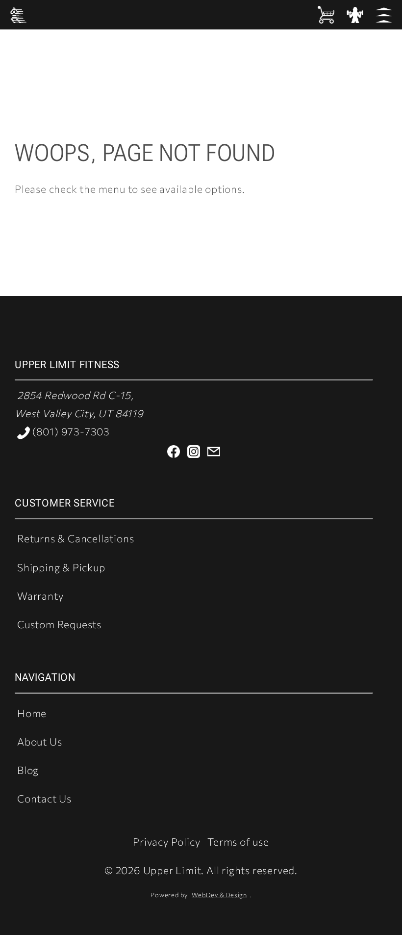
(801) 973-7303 (70, 431)
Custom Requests (59, 624)
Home (32, 713)
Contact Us (44, 798)
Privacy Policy (166, 841)
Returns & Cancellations (75, 538)
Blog (28, 770)
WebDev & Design (219, 895)
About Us (39, 741)
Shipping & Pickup (61, 567)
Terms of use (238, 841)
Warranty (40, 595)
